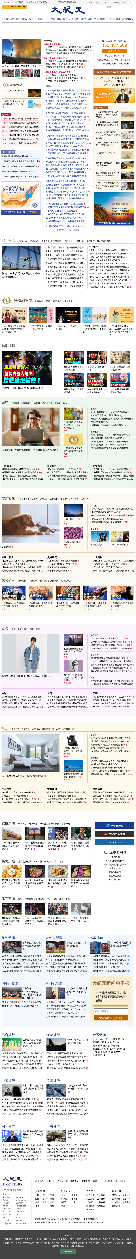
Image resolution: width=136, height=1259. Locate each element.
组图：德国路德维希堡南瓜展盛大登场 (80, 845)
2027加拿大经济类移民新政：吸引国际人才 (66, 967)
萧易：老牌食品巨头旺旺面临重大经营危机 (108, 267)
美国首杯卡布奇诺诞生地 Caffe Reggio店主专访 (111, 774)
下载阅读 (75, 230)
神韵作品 (19, 1239)
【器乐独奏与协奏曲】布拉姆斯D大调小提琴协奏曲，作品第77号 (13, 329)
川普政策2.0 (62, 58)
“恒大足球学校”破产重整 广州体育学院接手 (66, 195)
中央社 (19, 1242)
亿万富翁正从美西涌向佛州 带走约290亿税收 (67, 90)
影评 (38, 629)
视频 (59, 19)
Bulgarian (7, 1223)
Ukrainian (20, 1211)
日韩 (32, 629)
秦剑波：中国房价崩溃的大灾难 (103, 260)
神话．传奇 (22, 498)
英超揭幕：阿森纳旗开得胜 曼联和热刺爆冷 (11, 921)
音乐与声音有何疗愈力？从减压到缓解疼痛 (109, 448)
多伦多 (105, 1049)
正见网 (104, 1242)
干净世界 (38, 1239)
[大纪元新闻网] (68, 10)
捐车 (90, 2)
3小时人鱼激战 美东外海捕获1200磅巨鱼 (64, 204)
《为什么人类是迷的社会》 (114, 78)
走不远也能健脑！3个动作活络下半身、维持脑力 (73, 425)
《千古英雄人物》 (114, 879)
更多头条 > (21, 79)
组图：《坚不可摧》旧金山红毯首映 (19, 1006)
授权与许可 (63, 1181)
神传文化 (90, 1195)
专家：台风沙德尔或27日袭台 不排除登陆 (66, 1149)
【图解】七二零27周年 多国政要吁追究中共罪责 (69, 47)
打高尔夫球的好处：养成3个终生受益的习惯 (73, 751)
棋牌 (61, 899)
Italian (5, 1205)
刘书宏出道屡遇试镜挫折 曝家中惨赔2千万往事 (111, 661)
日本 (105, 1052)
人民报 (81, 1242)
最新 (48, 301)
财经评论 (68, 240)
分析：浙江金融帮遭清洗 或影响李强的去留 (33, 1088)
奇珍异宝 (44, 823)
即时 (40, 19)
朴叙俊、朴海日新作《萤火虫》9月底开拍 (111, 700)
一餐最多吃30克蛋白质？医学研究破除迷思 (73, 451)
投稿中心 (97, 1181)
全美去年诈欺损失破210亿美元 (60, 1013)
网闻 (52, 1205)
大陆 (5, 19)
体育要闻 (8, 898)
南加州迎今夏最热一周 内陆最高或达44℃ (65, 108)
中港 (14, 629)
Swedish (6, 1208)
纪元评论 (8, 240)
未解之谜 (43, 580)
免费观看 (68, 301)
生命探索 (101, 1195)
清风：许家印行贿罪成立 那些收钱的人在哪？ (109, 280)
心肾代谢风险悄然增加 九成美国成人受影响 (66, 476)
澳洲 (111, 1052)
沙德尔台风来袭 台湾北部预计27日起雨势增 (66, 139)
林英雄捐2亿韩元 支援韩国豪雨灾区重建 (108, 658)
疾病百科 (46, 402)
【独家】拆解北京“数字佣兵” (104, 967)
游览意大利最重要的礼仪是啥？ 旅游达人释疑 (67, 792)
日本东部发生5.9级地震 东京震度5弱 (19, 1156)
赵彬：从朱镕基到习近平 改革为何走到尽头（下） (111, 277)
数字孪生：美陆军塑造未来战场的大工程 (64, 271)
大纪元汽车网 (119, 1242)
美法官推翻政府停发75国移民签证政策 (65, 1106)
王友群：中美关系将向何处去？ (61, 81)
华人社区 (65, 1191)
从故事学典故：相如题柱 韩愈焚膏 (62, 561)
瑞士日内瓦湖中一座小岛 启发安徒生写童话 (66, 802)
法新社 (6, 1242)
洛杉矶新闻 (54, 983)
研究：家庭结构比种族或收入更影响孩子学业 (67, 120)
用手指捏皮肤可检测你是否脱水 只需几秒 (19, 799)
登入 (131, 2)
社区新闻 (99, 1034)
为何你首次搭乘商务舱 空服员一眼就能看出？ (67, 799)
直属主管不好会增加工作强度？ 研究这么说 (111, 796)
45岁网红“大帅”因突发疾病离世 (60, 211)
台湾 (31, 19)
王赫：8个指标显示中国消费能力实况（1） (67, 1053)
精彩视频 (8, 345)
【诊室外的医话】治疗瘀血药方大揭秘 (18, 476)
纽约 (95, 1039)
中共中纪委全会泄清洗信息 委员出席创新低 (22, 1103)
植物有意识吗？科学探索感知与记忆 (106, 438)
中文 (5, 1194)
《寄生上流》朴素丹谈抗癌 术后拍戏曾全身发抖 (113, 703)
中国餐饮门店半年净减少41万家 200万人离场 (67, 191)
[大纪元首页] (12, 1184)
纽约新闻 (10, 152)
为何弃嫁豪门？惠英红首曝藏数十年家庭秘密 (110, 648)
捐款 (97, 2)
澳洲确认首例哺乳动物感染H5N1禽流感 (64, 184)
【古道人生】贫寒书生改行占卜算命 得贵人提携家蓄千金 (108, 185)
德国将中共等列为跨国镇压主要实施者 (64, 53)
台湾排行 (53, 1126)
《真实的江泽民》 (114, 872)
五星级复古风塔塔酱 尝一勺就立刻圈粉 (11, 883)
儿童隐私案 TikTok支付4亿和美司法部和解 (67, 1110)
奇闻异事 (22, 823)
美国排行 (53, 1080)
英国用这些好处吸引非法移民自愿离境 (20, 1159)
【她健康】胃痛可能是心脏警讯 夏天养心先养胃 (22, 479)
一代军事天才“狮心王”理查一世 (61, 564)
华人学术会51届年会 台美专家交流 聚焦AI (22, 960)
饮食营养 (26, 402)
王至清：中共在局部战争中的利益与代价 (107, 283)
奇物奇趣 (33, 823)
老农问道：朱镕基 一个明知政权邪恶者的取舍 (109, 287)
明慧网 (96, 1242)
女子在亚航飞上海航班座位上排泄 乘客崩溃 (22, 1053)
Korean (6, 1200)
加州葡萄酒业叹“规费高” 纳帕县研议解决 (65, 1016)
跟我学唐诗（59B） (104, 153)
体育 (37, 1205)
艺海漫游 (85, 498)
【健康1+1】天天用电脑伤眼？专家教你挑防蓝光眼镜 (29, 449)
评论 (46, 19)
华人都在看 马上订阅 (111, 1017)
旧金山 (101, 1039)
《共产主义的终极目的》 (122, 60)
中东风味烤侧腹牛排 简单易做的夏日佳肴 (34, 883)
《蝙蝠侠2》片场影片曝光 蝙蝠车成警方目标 (110, 668)
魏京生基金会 (78, 1246)
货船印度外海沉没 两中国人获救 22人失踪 (21, 66)
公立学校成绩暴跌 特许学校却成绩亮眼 (20, 971)
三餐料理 (37, 861)
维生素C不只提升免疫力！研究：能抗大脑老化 (111, 419)
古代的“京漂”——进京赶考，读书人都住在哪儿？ (112, 509)
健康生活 (57, 402)
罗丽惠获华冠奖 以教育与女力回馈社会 (64, 1009)
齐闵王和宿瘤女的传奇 (57, 567)
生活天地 (116, 1191)
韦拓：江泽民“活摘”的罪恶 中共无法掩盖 (107, 273)
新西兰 (117, 1052)
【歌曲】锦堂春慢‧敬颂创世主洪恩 (106, 519)
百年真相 (22, 580)
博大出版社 (66, 1246)
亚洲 (105, 1055)
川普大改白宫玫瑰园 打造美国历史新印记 (65, 176)
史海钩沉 (44, 498)
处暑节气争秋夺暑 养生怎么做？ (105, 512)
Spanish (6, 1197)
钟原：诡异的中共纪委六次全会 (61, 75)
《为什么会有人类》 (114, 84)
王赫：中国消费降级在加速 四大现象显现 (107, 263)
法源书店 (116, 1239)
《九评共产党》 (103, 60)
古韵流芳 (33, 580)
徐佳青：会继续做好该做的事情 (61, 960)
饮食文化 (48, 861)
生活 (111, 19)
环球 (26, 629)
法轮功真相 (124, 63)
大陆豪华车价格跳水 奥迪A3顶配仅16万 (64, 162)
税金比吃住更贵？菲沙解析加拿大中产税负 (66, 971)
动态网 (56, 1246)
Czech (18, 1214)
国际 (24, 19)
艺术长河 (90, 1209)
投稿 (124, 2)
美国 (12, 19)
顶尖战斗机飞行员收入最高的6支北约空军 (65, 217)
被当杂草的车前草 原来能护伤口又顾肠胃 (19, 469)
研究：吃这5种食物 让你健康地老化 (106, 748)
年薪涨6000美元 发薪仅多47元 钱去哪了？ (65, 104)
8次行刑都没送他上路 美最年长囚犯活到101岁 (34, 845)
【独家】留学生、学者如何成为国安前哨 (109, 963)
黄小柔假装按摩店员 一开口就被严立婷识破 (66, 700)
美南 (109, 1042)
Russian (6, 1211)
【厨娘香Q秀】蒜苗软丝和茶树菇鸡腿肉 (58, 883)
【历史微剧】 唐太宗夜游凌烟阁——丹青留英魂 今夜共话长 (107, 114)
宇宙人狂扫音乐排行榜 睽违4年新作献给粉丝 (67, 707)
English (19, 1194)
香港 (18, 19)
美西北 (103, 1042)
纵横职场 (36, 728)
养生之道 (59, 861)
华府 (115, 1039)
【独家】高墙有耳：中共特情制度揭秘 (108, 960)
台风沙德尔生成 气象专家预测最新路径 (65, 1156)
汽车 (74, 728)
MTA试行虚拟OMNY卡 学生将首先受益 (19, 166)
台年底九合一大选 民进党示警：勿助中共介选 (67, 143)
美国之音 (47, 1239)
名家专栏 (91, 240)
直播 (65, 402)
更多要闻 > (61, 230)
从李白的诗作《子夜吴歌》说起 (106, 567)
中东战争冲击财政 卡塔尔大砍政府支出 (64, 67)
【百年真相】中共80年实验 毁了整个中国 (67, 604)
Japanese (20, 1197)
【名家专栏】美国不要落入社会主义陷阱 (64, 267)
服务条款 (75, 1181)
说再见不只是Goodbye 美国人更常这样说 (108, 761)
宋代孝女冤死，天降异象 (12, 564)
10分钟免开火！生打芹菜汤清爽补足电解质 (111, 469)
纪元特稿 (23, 240)
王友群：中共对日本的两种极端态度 (62, 255)
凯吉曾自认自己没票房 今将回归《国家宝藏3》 (73, 651)
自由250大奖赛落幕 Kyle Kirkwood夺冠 (64, 146)
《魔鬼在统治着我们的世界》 (114, 864)
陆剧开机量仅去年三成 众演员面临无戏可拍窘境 (22, 707)
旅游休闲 (46, 728)
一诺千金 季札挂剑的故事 (58, 571)
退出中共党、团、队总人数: (114, 41)
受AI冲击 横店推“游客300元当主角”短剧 (64, 113)
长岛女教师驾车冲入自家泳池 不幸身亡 (19, 171)
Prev (5, 52)
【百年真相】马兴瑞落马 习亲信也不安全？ (13, 604)
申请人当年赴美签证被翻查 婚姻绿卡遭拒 (21, 956)
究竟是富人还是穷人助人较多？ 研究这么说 (109, 751)
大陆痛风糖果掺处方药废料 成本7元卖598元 (66, 130)
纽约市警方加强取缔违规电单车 (16, 156)
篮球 (48, 899)
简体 (45, 2)
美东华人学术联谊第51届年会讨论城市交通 (22, 967)
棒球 (55, 899)
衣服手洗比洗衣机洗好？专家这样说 (17, 792)
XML (69, 230)
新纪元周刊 (126, 1239)
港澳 (52, 1198)
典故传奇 (101, 1205)
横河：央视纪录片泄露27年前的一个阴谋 (107, 250)
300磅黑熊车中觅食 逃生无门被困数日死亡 (22, 1060)
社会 (45, 1205)
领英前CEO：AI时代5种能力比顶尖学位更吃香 (57, 845)
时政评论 (34, 240)
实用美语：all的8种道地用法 (14, 796)
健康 (118, 19)
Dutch (18, 1208)
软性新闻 (8, 823)
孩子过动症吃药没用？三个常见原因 (63, 469)
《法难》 (108, 81)
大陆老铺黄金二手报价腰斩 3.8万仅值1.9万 (22, 1068)
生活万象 (26, 728)
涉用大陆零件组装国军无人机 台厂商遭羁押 (77, 1134)
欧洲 (95, 1055)
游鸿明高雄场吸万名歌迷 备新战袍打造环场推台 (111, 665)
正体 (41, 2)
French (6, 1202)
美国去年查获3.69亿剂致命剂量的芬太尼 (64, 127)
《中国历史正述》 (114, 875)
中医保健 (36, 402)
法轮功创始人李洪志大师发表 (114, 72)
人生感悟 (90, 1198)
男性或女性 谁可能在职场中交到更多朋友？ (111, 792)
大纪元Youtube (117, 833)
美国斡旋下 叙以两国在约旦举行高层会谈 (65, 101)
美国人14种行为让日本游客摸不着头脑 (64, 123)
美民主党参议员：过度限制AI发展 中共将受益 (67, 94)
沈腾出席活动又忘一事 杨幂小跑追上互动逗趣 (110, 645)
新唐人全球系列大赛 (120, 545)
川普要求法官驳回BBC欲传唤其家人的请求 (66, 153)
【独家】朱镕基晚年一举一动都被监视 (108, 956)
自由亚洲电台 (76, 1239)
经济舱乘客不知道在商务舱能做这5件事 (108, 745)
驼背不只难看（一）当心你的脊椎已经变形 (109, 435)
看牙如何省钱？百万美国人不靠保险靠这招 (109, 441)
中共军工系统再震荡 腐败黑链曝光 (22, 388)
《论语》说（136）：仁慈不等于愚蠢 (109, 564)
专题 (53, 19)
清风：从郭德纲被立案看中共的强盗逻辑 (107, 257)
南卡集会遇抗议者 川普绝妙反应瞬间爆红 (66, 1103)
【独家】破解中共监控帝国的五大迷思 (108, 971)
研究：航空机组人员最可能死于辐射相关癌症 (112, 799)
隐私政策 (86, 1181)
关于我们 (19, 2)
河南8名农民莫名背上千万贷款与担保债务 (65, 221)
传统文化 (103, 107)
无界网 (130, 1242)
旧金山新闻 (10, 983)
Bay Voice (65, 1242)
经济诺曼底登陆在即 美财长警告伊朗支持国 (66, 61)
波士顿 (121, 1039)
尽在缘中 (6, 546)
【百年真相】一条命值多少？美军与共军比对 (95, 604)
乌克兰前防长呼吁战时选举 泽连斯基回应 (65, 172)
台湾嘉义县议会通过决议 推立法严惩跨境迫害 (67, 50)
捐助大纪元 (120, 1181)
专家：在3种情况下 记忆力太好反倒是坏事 (109, 771)
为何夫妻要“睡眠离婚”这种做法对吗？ (107, 768)
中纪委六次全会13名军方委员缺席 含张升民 (22, 1064)
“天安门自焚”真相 (108, 63)
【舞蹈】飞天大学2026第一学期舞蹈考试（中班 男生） (14, 104)
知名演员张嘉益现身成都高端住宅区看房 (65, 181)
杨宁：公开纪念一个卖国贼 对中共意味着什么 (109, 270)
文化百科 (64, 498)
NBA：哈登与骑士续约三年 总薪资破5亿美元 (35, 921)
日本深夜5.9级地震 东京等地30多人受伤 (64, 214)
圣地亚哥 (115, 1046)
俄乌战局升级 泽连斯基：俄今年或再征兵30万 (67, 169)
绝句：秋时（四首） (73, 519)
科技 (83, 19)
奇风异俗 (55, 823)
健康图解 (16, 402)
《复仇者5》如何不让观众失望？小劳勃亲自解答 (112, 684)
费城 (100, 1046)
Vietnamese (21, 1223)
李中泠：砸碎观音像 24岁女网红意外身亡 (64, 251)
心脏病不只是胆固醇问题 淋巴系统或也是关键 (67, 479)
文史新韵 (54, 580)
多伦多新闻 (54, 937)
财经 (77, 19)
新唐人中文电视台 (61, 1239)
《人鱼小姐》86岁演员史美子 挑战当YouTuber (112, 697)
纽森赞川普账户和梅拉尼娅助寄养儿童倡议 (67, 1099)
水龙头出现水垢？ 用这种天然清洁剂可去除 (109, 738)
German (19, 1202)
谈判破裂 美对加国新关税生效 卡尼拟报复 (22, 1152)
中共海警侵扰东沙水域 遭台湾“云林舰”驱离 (67, 1159)
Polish (18, 1217)
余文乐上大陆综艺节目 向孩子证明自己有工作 (21, 700)
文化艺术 (91, 1191)
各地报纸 (39, 1181)
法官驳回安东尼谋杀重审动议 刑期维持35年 (66, 207)
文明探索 (34, 498)
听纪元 (66, 19)
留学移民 (66, 728)
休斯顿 (106, 1046)
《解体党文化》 (114, 868)
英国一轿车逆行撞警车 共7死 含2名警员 (64, 188)
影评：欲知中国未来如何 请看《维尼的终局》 (109, 253)
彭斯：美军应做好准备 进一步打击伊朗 (64, 64)
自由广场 (80, 240)
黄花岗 (74, 1242)
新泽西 (96, 1042)
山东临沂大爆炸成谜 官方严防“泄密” (19, 1099)
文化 (96, 19)
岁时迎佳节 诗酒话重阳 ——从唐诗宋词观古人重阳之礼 (108, 135)
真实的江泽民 (64, 72)
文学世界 (101, 1198)
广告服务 (108, 1181)
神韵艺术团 (9, 1239)
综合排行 (8, 1034)
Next (38, 52)
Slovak (6, 1217)
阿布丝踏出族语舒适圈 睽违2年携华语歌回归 (110, 671)
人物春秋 (54, 498)
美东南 (116, 1042)
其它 (74, 1205)
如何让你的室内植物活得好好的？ (105, 764)
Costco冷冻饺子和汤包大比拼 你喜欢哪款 (11, 845)
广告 (105, 2)
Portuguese (21, 1205)
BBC (12, 1242)
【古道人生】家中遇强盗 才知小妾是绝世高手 (21, 567)
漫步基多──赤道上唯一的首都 (61, 796)
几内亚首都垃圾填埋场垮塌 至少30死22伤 (65, 158)
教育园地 (90, 1205)
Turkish (6, 1220)
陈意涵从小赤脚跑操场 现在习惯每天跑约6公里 (68, 703)
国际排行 (8, 1126)
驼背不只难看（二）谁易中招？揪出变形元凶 (67, 472)
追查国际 (56, 1242)
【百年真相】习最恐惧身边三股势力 (122, 604)
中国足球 (40, 899)
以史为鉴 (46, 240)
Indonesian (21, 1200)
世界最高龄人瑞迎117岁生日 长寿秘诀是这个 (33, 1042)
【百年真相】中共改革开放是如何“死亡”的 (40, 604)
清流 (110, 1242)
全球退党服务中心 (31, 1242)
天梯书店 (106, 1239)
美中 (95, 1046)
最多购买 (39, 301)
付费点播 (57, 301)
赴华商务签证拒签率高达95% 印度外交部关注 (33, 1134)
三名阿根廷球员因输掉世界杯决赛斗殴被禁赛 (57, 921)
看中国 (89, 1242)
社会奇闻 (65, 823)
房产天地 (56, 728)
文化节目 (8, 580)
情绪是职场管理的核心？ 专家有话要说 (109, 802)
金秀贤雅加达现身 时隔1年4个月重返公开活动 (25, 676)
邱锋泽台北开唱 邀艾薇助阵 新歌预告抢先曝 (66, 697)
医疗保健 (116, 1198)
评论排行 (94, 246)
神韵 (102, 19)
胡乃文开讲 (66, 580)
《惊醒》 (120, 81)
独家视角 (96, 937)
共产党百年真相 (104, 240)
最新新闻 (40, 1191)
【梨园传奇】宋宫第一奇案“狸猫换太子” (108, 522)
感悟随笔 (57, 240)
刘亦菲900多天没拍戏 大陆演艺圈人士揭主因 (73, 677)
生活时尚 (16, 728)
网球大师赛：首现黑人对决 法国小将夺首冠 (66, 116)
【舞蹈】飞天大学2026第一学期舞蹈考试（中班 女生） (94, 329)
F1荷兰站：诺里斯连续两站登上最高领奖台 (66, 136)
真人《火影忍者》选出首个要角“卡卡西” (108, 638)
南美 (100, 1055)
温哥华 (113, 1049)
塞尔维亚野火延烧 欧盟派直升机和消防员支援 (67, 165)
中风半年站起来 (98, 422)
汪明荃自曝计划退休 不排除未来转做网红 (19, 703)
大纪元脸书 (117, 825)
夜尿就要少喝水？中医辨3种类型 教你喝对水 (21, 472)
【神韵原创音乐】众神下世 (14, 90)
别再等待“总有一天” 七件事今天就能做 (107, 445)
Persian (19, 1220)
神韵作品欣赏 (96, 545)
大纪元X (117, 842)
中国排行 (8, 1080)
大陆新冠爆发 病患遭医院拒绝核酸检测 (64, 78)
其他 (68, 899)
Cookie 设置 (68, 1251)
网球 (20, 899)
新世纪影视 (45, 1242)
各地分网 (126, 19)
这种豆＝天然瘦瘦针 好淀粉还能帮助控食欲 (111, 472)
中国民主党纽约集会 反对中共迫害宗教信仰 (21, 177)
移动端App (31, 2)
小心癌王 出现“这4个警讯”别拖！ (105, 415)
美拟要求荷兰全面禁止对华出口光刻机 (64, 226)
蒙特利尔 (121, 1049)
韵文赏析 (74, 498)
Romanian (7, 1214)
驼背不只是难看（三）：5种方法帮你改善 (109, 412)
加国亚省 (97, 1049)
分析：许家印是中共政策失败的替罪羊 (20, 1110)
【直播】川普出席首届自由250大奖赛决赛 (65, 97)
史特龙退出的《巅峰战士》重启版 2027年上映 (110, 681)
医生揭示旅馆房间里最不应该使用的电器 (22, 775)
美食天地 (8, 861)
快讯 (7, 114)
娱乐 (90, 19)
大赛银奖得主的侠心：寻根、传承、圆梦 (21, 963)
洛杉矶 (108, 1039)
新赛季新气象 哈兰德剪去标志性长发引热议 (66, 150)
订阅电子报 (114, 2)
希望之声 (28, 1239)
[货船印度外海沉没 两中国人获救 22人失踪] (21, 51)
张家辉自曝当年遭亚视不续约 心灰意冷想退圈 (21, 697)
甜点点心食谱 (24, 861)
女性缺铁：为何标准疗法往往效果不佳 (107, 425)
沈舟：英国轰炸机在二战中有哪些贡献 (63, 247)
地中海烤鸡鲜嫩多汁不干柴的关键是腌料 (80, 883)
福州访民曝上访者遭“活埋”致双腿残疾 (63, 198)
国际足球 (29, 899)
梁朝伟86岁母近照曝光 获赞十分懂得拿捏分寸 (110, 642)
